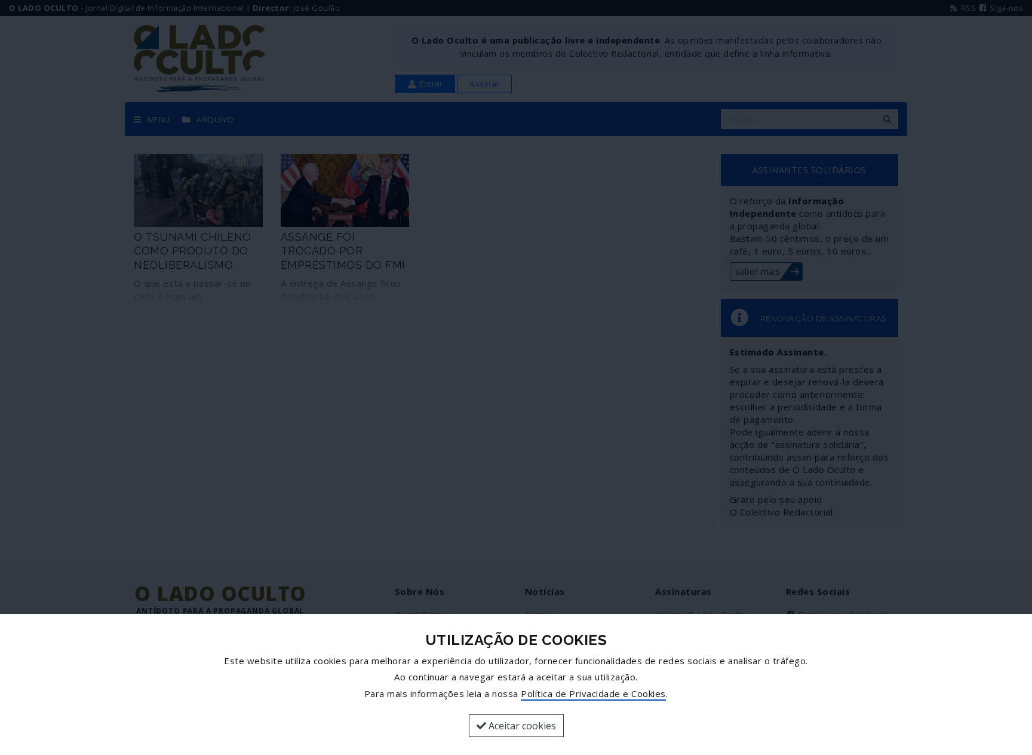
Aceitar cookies (521, 725)
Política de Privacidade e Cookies (593, 693)
